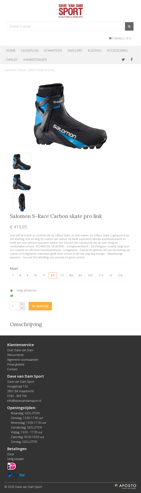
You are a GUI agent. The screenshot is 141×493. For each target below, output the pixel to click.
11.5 (100, 275)
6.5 (53, 275)
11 (43, 275)
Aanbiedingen (35, 59)
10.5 (90, 275)
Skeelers (74, 50)
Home (11, 50)
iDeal (10, 454)
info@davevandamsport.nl (24, 401)
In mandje (40, 306)
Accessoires (117, 50)
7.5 (62, 275)
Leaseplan (29, 50)
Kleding (94, 50)
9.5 (80, 275)
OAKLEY (12, 59)
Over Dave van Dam (20, 350)
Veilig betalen (15, 459)
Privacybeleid (15, 364)
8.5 (71, 275)
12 (110, 275)
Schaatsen (53, 50)
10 (35, 275)
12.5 (120, 275)
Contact (12, 369)
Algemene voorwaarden (22, 360)
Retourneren (15, 355)
